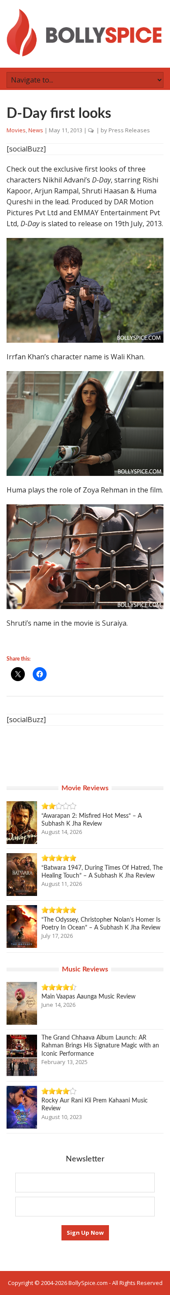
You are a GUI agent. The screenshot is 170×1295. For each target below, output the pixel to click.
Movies (16, 130)
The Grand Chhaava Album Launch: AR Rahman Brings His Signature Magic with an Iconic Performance (100, 1046)
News (35, 130)
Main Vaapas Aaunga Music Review (88, 997)
